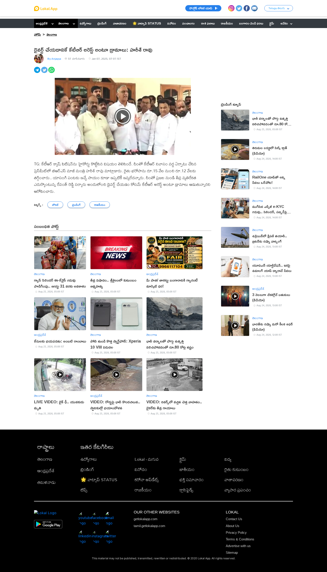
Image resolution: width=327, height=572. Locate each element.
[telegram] (37, 72)
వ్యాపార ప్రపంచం (237, 489)
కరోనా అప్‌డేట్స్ (147, 479)
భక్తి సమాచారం (192, 479)
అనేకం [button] (284, 23)
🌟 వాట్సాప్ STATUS (99, 479)
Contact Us (234, 519)
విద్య (227, 459)
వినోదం (141, 469)
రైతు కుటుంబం (236, 469)
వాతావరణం (233, 479)
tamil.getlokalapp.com (149, 526)
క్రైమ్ (183, 459)
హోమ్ (37, 34)
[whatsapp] (51, 72)
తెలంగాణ (63, 23)
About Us (232, 526)
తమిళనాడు (46, 482)
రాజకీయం (143, 489)
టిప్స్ (84, 489)
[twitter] (44, 72)
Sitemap (232, 552)
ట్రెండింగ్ (87, 469)
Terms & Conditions (240, 539)
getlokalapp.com (145, 519)
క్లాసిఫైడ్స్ (186, 489)
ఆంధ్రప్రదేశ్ (41, 23)
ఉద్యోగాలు (89, 459)
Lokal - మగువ (147, 459)
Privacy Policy (236, 532)
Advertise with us (238, 546)
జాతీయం (187, 469)
